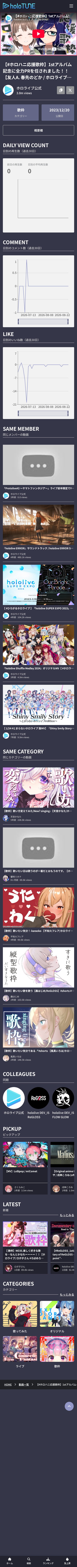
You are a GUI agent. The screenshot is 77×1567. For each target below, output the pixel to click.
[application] (38, 204)
